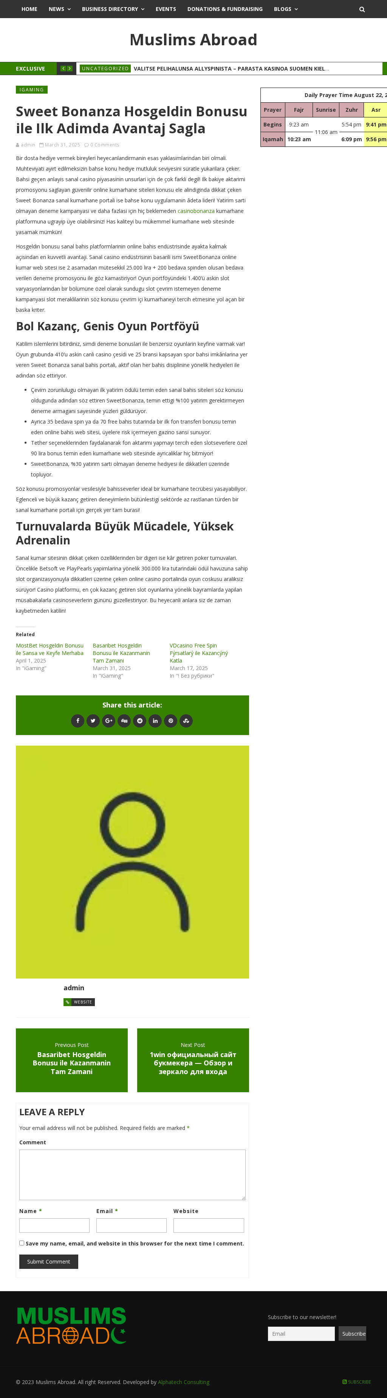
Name (30, 1211)
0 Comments (104, 145)
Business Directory (110, 8)
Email (107, 1211)
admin (28, 145)
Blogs (282, 8)
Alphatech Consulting (183, 1382)
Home (29, 8)
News (56, 8)
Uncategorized (105, 68)
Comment (32, 1142)
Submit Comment (48, 1261)
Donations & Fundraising (225, 8)
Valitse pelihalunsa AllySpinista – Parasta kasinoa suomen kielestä (236, 68)
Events (166, 8)
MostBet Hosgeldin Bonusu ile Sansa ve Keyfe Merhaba (50, 649)
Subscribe (359, 1382)
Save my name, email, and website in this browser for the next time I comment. (135, 1243)
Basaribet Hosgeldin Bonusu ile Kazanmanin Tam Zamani (121, 653)
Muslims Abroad (193, 39)
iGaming (32, 89)
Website (83, 1002)
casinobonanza (196, 210)
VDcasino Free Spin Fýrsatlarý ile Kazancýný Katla (199, 653)
